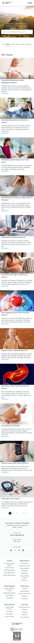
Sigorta (13, 44)
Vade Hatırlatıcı (9, 614)
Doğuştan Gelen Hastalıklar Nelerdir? (14, 350)
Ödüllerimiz (24, 596)
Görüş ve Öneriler (9, 616)
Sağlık (7, 44)
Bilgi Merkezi (24, 570)
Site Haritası (25, 598)
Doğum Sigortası (9, 567)
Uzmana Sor (24, 580)
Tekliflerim (24, 609)
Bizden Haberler (24, 591)
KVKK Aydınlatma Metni (9, 593)
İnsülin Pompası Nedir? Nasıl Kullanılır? (15, 463)
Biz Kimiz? (24, 588)
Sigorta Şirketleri (24, 568)
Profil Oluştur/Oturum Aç (24, 607)
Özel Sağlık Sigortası (9, 570)
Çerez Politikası (9, 595)
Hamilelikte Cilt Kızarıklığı (10, 426)
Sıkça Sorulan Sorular (24, 565)
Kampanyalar (24, 573)
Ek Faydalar (9, 611)
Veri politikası (9, 598)
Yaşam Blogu (24, 563)
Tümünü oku (5, 93)
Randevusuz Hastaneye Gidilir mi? (13, 237)
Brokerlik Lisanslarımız (24, 593)
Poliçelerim (24, 612)
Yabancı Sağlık (20, 44)
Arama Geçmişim (24, 617)
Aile (3, 44)
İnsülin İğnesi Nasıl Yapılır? (10, 499)
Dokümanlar (25, 614)
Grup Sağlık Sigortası (9, 572)
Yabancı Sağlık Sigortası (9, 575)
